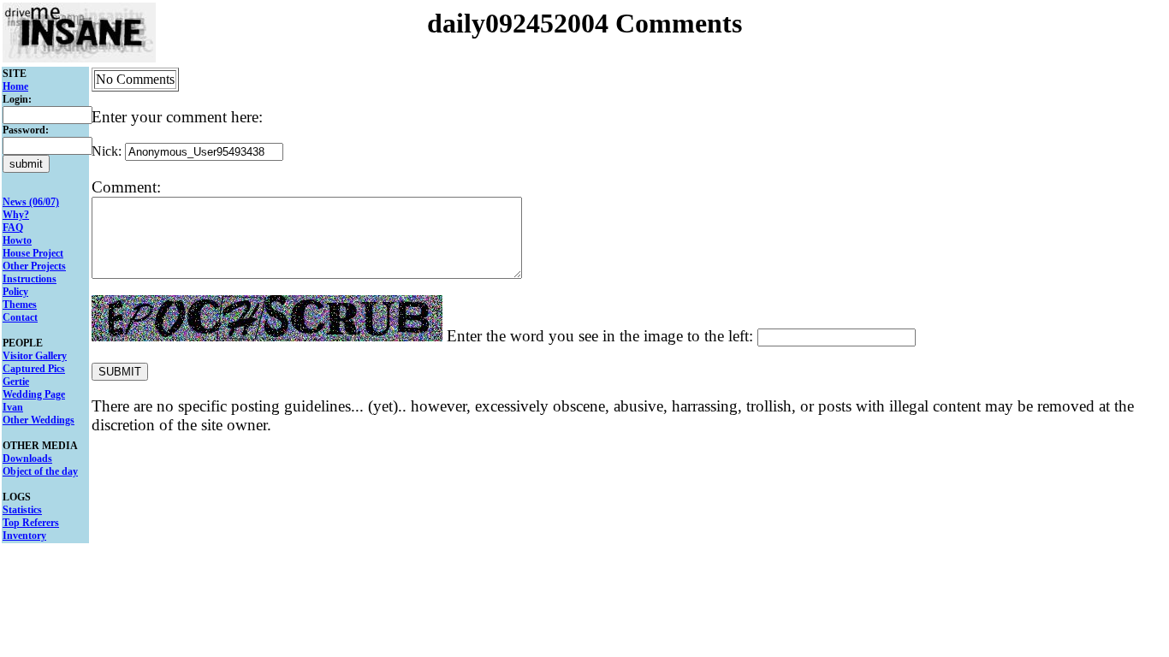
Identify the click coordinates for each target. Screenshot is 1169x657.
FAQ (13, 228)
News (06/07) (31, 202)
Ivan (13, 407)
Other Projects (34, 266)
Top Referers (31, 523)
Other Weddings (38, 420)
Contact (20, 317)
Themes (20, 305)
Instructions (29, 279)
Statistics (22, 510)
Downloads (27, 459)
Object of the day (40, 471)
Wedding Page (34, 394)
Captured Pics (34, 369)
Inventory (24, 536)
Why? (16, 215)
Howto (17, 240)
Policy (15, 292)
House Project (33, 253)
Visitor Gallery (35, 356)
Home (15, 86)
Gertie (16, 382)
